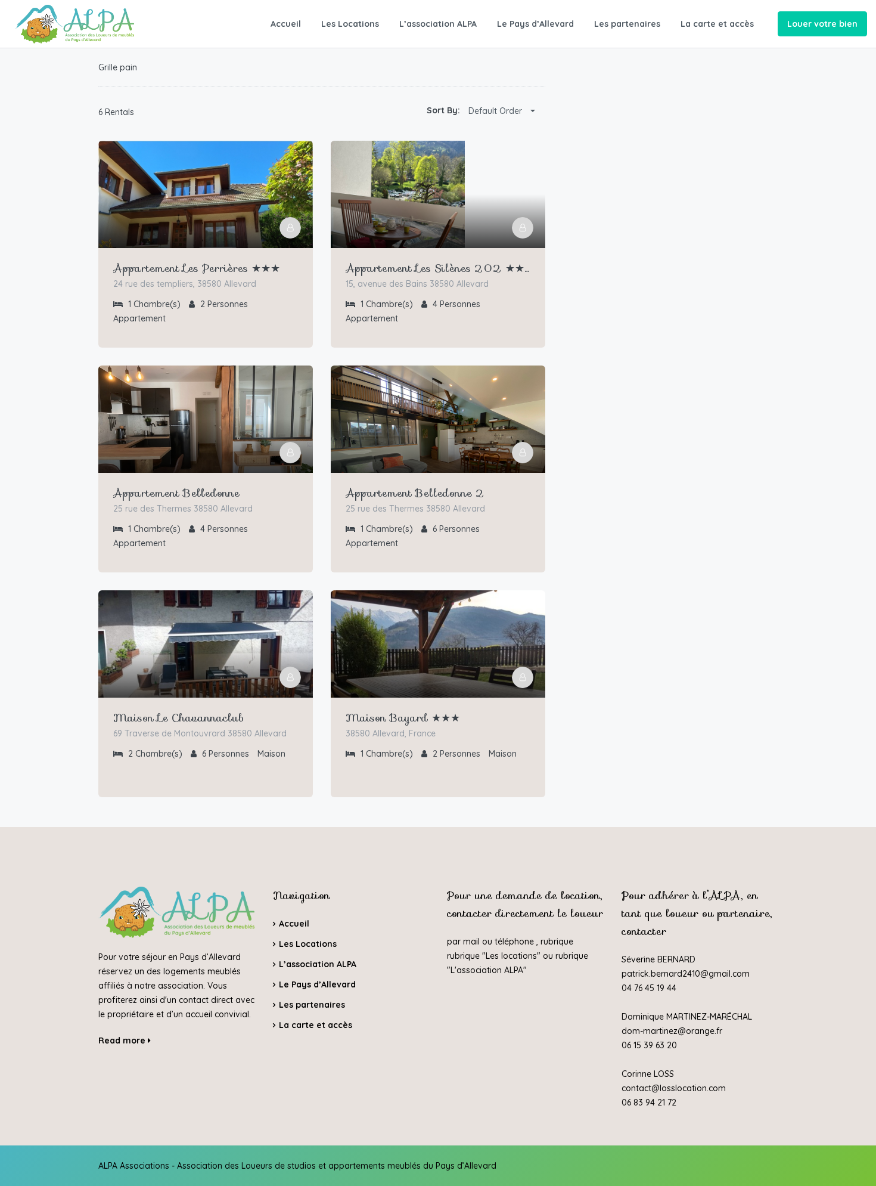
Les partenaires (627, 23)
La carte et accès (717, 23)
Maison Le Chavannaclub (178, 718)
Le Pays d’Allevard (535, 23)
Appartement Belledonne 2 (415, 493)
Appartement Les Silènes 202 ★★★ (438, 268)
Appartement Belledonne (176, 493)
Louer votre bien (822, 23)
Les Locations (350, 23)
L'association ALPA (487, 970)
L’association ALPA (438, 23)
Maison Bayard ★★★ (403, 718)
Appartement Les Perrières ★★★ (196, 268)
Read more (123, 1040)
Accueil (286, 23)
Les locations (511, 955)
